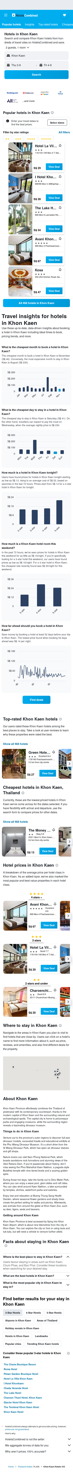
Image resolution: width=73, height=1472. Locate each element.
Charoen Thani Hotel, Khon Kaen (23, 1397)
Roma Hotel (10, 1369)
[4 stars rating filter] (31, 139)
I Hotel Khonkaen (14, 1383)
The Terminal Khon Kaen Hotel (21, 1407)
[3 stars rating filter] (18, 139)
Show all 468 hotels (15, 744)
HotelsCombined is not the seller (24, 1439)
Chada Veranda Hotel (16, 1388)
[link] (36, 303)
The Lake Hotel (12, 1393)
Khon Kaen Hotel (13, 1411)
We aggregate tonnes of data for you (27, 1445)
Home (11, 1466)
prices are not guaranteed (17, 1429)
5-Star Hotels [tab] (54, 1312)
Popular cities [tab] (13, 1344)
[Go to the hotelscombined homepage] (25, 15)
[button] (6, 15)
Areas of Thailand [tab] (47, 1320)
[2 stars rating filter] (7, 139)
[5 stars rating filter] (46, 139)
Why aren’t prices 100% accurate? (25, 1451)
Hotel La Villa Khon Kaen (18, 1378)
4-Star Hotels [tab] (33, 1312)
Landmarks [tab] (41, 1336)
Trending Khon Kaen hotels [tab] (43, 1344)
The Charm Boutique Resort (20, 1364)
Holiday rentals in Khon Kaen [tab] (22, 1328)
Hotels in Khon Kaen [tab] (17, 1336)
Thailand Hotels (25, 1466)
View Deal (54, 166)
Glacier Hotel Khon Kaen (18, 1402)
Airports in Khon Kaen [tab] (18, 1320)
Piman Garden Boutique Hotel (21, 1374)
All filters (64, 132)
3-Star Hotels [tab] (12, 1312)
